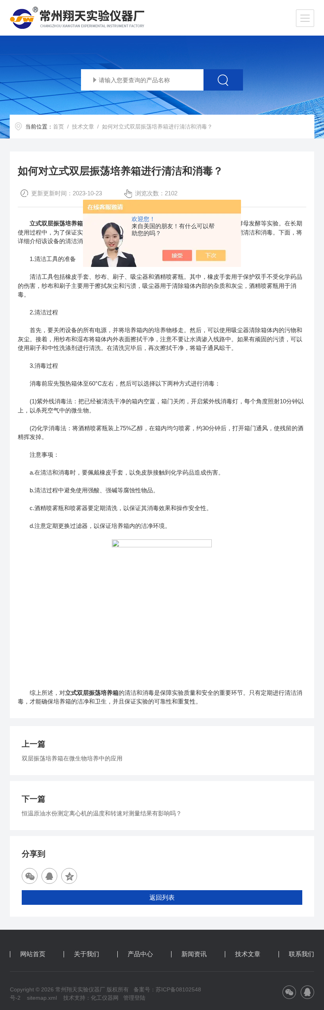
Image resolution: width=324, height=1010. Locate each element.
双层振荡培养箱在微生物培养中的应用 (72, 758)
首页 (58, 126)
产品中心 (140, 954)
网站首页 (32, 954)
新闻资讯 (194, 954)
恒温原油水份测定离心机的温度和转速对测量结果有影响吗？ (102, 813)
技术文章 (83, 126)
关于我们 (86, 954)
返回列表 (162, 897)
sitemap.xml (42, 998)
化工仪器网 (105, 998)
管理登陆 (134, 998)
